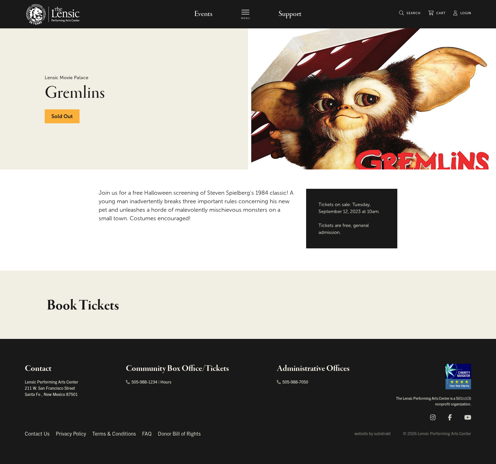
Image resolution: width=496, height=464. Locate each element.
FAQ (147, 433)
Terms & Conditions (114, 433)
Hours (165, 381)
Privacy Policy (71, 433)
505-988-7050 (295, 381)
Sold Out (62, 116)
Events (203, 14)
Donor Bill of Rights (179, 433)
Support (289, 14)
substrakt (382, 433)
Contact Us (37, 433)
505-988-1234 (144, 381)
